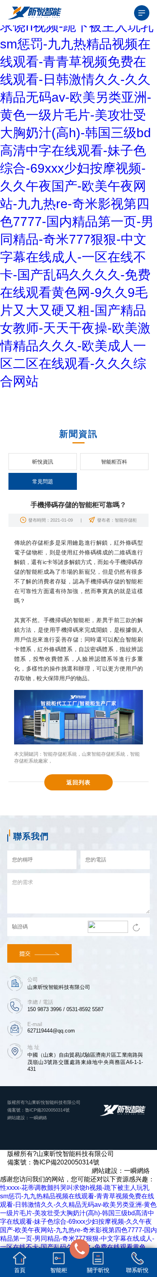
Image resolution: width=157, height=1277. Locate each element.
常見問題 (42, 482)
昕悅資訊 (42, 462)
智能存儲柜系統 (60, 754)
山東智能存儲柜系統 (103, 754)
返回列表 (78, 782)
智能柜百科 (114, 462)
